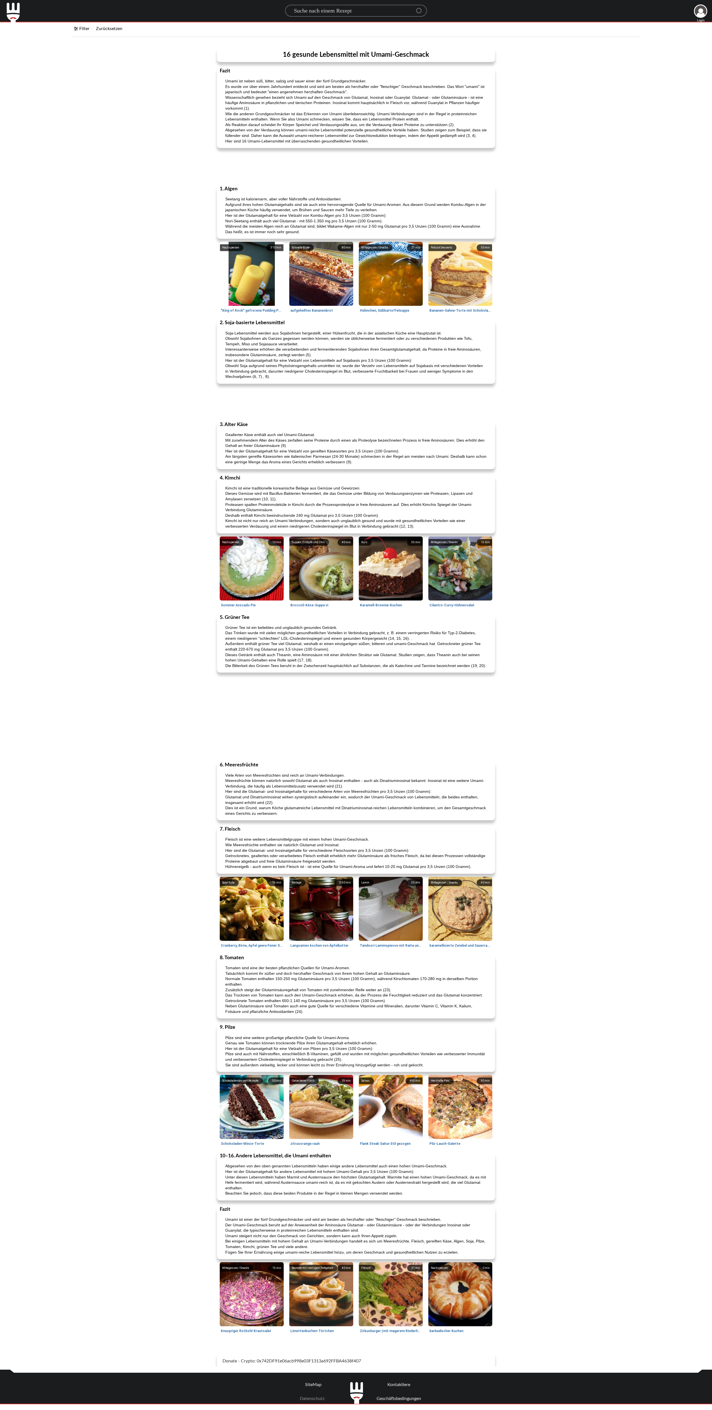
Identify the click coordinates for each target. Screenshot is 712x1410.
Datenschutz (312, 1398)
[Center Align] (421, 8)
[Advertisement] (356, 166)
